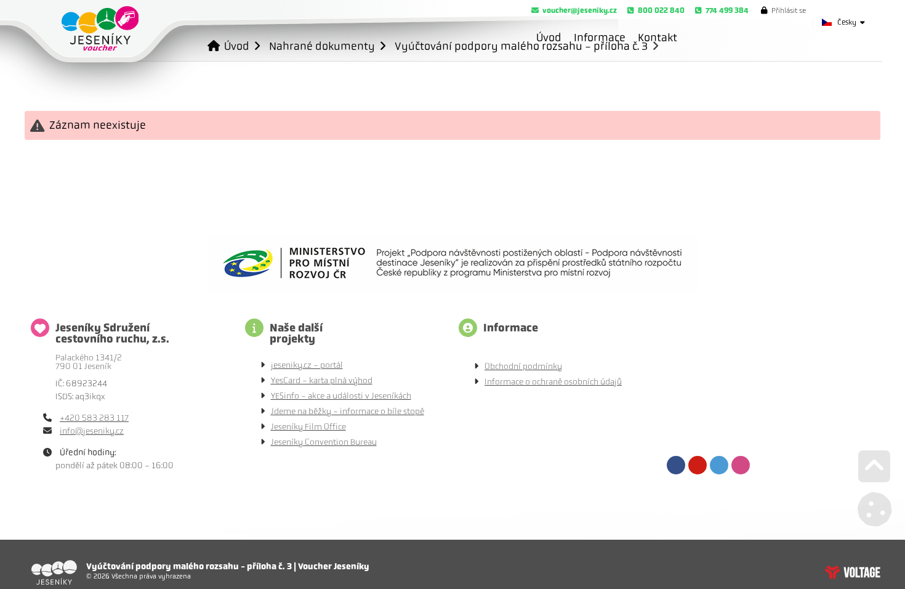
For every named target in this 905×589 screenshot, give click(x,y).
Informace (599, 37)
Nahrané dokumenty (322, 46)
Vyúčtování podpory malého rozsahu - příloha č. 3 (521, 46)
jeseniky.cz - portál (307, 365)
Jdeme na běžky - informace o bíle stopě (347, 411)
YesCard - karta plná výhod (321, 380)
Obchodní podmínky (523, 366)
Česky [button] (846, 22)
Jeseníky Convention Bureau (324, 442)
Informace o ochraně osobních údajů (553, 381)
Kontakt (657, 37)
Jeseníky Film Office (308, 426)
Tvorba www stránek (852, 572)
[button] (783, 10)
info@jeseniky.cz (92, 431)
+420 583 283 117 (94, 418)
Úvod (100, 28)
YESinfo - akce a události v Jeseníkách (341, 396)
